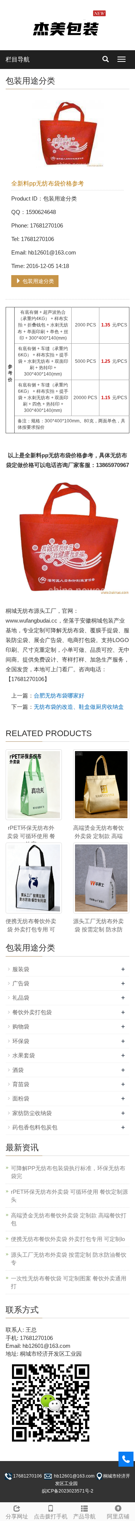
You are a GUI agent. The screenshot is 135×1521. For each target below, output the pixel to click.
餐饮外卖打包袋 (32, 1012)
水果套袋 (23, 1055)
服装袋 (20, 969)
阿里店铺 (118, 1516)
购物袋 (20, 1026)
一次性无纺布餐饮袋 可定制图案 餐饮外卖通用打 (68, 1282)
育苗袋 (20, 1084)
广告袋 (20, 983)
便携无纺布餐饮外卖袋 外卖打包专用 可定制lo (68, 1239)
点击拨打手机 (51, 1516)
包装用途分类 (37, 281)
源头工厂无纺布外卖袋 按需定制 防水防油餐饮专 (68, 1259)
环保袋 (20, 1041)
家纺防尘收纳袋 (32, 1113)
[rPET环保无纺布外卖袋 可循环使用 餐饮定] (34, 784)
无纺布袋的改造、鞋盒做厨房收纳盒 (79, 707)
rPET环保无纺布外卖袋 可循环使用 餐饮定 (31, 836)
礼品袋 (20, 997)
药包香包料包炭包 (34, 1127)
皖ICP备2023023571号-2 (67, 1491)
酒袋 (18, 1070)
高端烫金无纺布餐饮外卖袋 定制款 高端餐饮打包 (68, 1219)
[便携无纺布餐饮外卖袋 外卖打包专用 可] (34, 878)
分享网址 (17, 1516)
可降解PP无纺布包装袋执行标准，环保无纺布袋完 (68, 1172)
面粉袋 (20, 1098)
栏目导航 (18, 59)
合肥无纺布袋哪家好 (59, 695)
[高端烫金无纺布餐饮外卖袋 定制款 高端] (101, 784)
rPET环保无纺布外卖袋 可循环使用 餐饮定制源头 (69, 1196)
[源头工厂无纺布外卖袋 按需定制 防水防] (101, 878)
